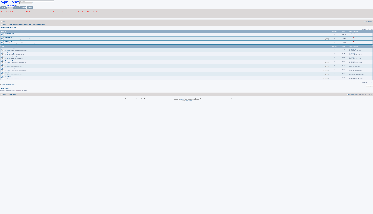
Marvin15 (353, 33)
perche (7, 65)
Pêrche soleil (9, 61)
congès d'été (8, 41)
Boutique (23, 7)
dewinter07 (353, 49)
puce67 (8, 35)
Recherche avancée (37, 2)
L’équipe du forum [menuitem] (352, 94)
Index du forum (12, 94)
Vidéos (30, 7)
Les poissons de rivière (8, 27)
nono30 (8, 58)
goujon (7, 73)
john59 (352, 57)
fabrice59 (9, 54)
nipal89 (8, 66)
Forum (10, 8)
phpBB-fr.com (189, 100)
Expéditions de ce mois (34, 35)
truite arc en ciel (10, 69)
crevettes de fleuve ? (11, 57)
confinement (8, 37)
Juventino (353, 61)
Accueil (4, 94)
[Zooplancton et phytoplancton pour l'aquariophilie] (10, 5)
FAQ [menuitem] (4, 21)
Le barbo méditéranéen (12, 49)
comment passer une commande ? (38, 42)
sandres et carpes (10, 53)
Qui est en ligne (5, 88)
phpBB (182, 99)
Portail (3, 7)
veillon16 (353, 53)
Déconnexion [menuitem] (369, 21)
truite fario (8, 76)
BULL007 (9, 50)
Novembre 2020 (9, 33)
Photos (17, 7)
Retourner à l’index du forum (7, 84)
